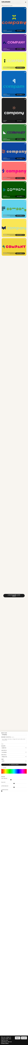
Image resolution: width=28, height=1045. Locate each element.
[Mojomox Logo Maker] (6, 2)
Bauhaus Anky (6, 178)
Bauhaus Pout (6, 196)
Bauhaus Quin (6, 68)
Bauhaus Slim (6, 158)
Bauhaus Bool (6, 253)
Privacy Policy (4, 1043)
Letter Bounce (4, 789)
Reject (17, 1038)
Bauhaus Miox (6, 139)
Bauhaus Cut (6, 235)
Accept (24, 1038)
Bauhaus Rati (6, 94)
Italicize (3, 782)
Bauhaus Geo (6, 49)
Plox (4, 121)
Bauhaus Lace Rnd (7, 31)
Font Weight (4, 778)
